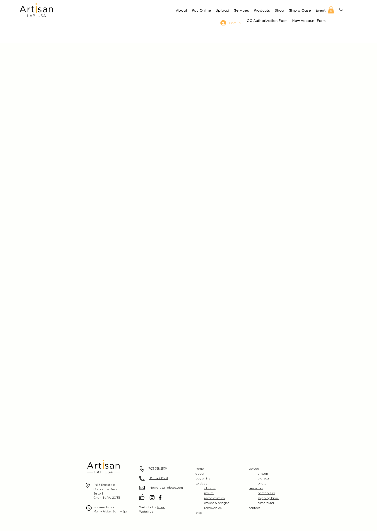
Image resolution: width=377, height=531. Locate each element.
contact (254, 508)
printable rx (266, 493)
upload (254, 468)
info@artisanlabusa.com (166, 487)
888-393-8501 (158, 478)
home (199, 468)
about (199, 473)
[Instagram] (152, 497)
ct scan (263, 473)
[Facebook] (160, 497)
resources (256, 488)
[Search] (341, 9)
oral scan (264, 478)
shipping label (268, 498)
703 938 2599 (158, 468)
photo (262, 483)
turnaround (266, 503)
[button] (331, 9)
